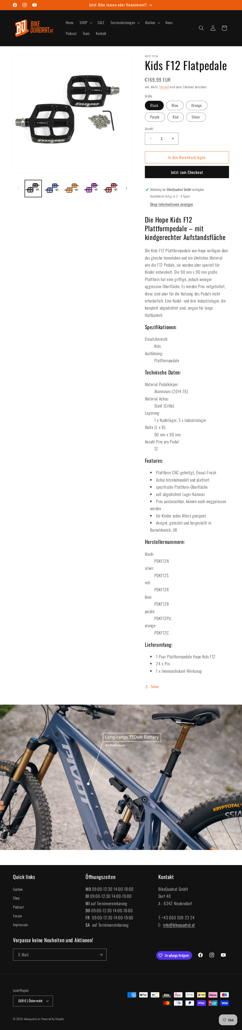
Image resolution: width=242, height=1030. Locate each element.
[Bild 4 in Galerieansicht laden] (91, 188)
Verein (17, 915)
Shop (16, 897)
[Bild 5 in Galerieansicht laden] (111, 188)
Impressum (20, 924)
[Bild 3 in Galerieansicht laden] (72, 188)
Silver (196, 116)
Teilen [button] (155, 686)
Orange (196, 105)
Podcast (18, 906)
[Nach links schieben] (18, 188)
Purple (155, 116)
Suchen (18, 889)
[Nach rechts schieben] (126, 188)
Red (175, 116)
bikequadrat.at (32, 1019)
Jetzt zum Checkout (187, 172)
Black (154, 105)
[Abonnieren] (100, 955)
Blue (175, 105)
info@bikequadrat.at (179, 925)
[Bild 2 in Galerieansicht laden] (52, 188)
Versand (164, 86)
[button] (86, 22)
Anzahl (149, 128)
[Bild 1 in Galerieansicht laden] (33, 188)
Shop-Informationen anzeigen (171, 204)
